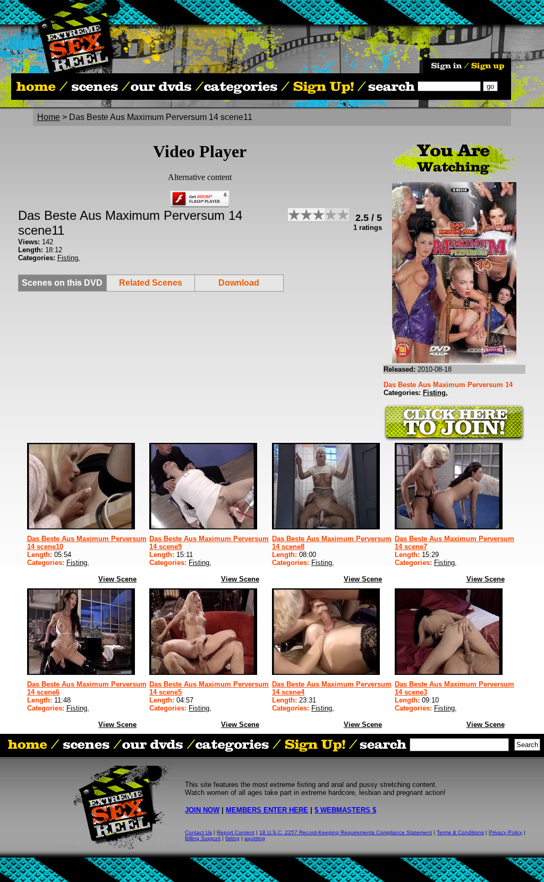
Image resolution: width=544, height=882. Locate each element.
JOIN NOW (202, 810)
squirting (254, 838)
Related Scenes (150, 282)
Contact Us (198, 832)
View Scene (117, 579)
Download (238, 282)
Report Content (235, 832)
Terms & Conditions (460, 832)
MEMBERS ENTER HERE (267, 810)
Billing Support (202, 838)
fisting (232, 838)
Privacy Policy (505, 832)
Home (48, 117)
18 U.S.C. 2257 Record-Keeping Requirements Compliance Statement (345, 832)
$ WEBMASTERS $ (345, 810)
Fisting (67, 258)
